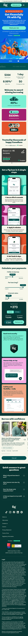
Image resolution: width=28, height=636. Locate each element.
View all (14, 458)
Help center (5, 520)
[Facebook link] (14, 512)
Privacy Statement (6, 530)
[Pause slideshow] (18, 61)
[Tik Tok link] (6, 512)
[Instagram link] (10, 512)
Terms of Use (5, 533)
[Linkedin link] (18, 512)
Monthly (10, 312)
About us (4, 517)
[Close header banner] (25, 1)
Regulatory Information (8, 536)
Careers (4, 526)
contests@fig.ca (15, 599)
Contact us (5, 523)
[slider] (12, 276)
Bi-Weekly (17, 312)
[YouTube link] (22, 512)
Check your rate (16, 5)
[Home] (5, 5)
